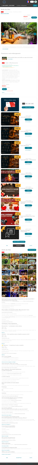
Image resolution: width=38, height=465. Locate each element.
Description (18, 245)
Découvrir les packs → (5, 441)
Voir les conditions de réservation (19, 241)
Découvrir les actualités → (6, 450)
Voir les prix (34, 17)
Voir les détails (28, 121)
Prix (7, 245)
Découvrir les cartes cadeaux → (7, 415)
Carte (31, 245)
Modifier (35, 5)
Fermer (3, 92)
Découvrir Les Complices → (6, 424)
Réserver (4, 89)
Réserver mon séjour (5, 436)
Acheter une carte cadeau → (6, 454)
